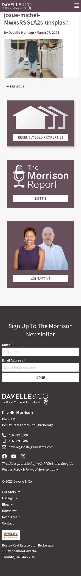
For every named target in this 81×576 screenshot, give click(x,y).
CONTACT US (40, 278)
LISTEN (40, 198)
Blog (5, 504)
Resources (9, 517)
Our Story (9, 492)
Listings (8, 498)
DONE (40, 377)
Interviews (9, 510)
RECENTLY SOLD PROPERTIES (40, 137)
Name (7, 345)
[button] (76, 6)
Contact (8, 523)
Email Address (13, 360)
